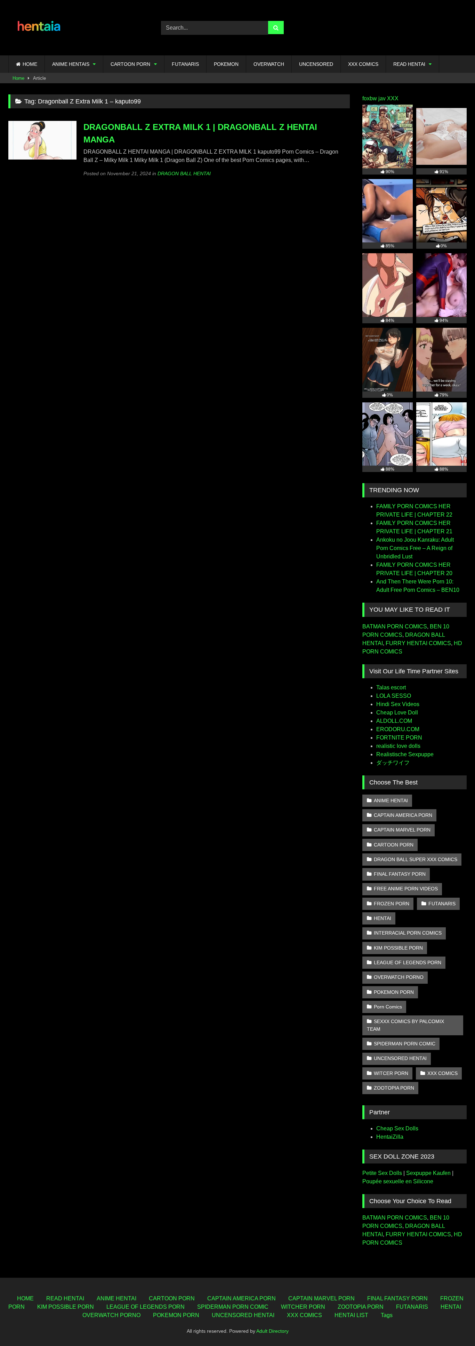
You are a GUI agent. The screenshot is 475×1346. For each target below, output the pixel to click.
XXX (392, 98)
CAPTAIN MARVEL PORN (402, 830)
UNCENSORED (316, 64)
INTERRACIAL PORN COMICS (408, 933)
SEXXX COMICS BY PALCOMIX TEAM (405, 1025)
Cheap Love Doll (397, 712)
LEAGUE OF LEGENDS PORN (407, 962)
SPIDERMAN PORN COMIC (404, 1043)
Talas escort (391, 687)
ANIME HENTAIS (70, 64)
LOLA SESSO (393, 696)
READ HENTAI (409, 64)
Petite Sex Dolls (382, 1173)
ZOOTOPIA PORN (394, 1088)
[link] (453, 1325)
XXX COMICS (363, 64)
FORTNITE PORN (399, 738)
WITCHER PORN (303, 1307)
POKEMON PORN (394, 992)
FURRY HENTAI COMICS (418, 643)
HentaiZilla (389, 1137)
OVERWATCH (268, 64)
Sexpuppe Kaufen (428, 1173)
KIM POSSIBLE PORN (398, 948)
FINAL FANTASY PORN (400, 874)
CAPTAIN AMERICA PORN (403, 815)
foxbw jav (374, 98)
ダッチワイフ (393, 763)
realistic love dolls (398, 746)
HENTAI (382, 918)
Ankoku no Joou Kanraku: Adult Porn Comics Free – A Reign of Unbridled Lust (415, 548)
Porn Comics (388, 1007)
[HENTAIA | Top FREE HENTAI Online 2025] (39, 28)
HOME (30, 64)
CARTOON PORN (130, 64)
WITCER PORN (391, 1073)
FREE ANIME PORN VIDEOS (406, 888)
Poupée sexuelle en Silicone (397, 1181)
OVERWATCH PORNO (399, 977)
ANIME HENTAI (391, 800)
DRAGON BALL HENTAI (184, 173)
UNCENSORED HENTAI (400, 1058)
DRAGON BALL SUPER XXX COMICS (415, 859)
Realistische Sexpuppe (405, 754)
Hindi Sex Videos (397, 704)
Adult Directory (272, 1331)
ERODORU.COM (397, 729)
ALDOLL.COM (394, 721)
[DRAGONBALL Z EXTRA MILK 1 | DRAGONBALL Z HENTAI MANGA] (42, 158)
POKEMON (226, 64)
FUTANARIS (185, 64)
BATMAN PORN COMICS (394, 626)
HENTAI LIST (351, 1315)
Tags (387, 1315)
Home (18, 78)
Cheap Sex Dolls (397, 1128)
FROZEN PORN (391, 903)
